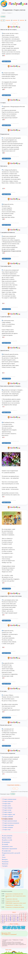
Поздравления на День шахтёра (12, 901)
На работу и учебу (7, 840)
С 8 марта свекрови (7, 827)
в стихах (3, 16)
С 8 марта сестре (6, 810)
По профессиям (6, 851)
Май (12, 928)
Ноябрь (9, 926)
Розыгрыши (5, 861)
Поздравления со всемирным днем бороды (15, 907)
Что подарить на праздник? (9, 934)
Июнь (15, 928)
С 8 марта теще (6, 829)
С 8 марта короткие (7, 801)
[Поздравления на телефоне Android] (14, 878)
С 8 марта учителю (7, 818)
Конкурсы (5, 859)
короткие (23, 20)
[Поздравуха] (3, 3)
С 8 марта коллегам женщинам (10, 823)
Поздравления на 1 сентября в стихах (14, 905)
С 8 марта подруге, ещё (8, 814)
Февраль (23, 926)
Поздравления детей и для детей (11, 853)
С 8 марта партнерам (8, 825)
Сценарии (5, 866)
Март (4, 928)
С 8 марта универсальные (9, 799)
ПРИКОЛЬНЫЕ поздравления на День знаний (16, 903)
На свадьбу (5, 844)
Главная (3, 12)
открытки (9, 20)
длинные (16, 20)
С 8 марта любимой (7, 816)
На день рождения (7, 835)
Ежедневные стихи (7, 846)
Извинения (5, 863)
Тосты (3, 857)
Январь (18, 926)
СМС (3, 855)
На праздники (6, 842)
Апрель (8, 928)
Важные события (6, 838)
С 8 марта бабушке (7, 808)
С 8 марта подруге (7, 812)
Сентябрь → (16, 923)
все (2, 20)
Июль (19, 928)
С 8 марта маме (6, 803)
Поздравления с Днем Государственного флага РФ (16, 896)
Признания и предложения (9, 848)
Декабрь (14, 926)
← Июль (10, 923)
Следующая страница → (14, 785)
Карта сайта (8, 949)
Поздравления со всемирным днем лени (14, 893)
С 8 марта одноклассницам (9, 821)
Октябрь (4, 926)
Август (14, 912)
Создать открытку (6, 61)
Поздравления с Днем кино (11, 899)
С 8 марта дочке (6, 805)
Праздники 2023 (6, 933)
